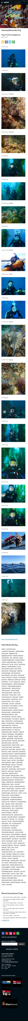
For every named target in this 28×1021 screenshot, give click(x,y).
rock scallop (20, 819)
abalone (3, 649)
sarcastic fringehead (15, 834)
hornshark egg (18, 758)
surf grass (4, 858)
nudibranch (21, 790)
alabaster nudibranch (18, 655)
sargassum (23, 834)
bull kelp (11, 250)
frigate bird (4, 736)
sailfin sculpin (5, 823)
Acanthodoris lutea (10, 649)
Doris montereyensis (6, 718)
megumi (3, 782)
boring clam (9, 677)
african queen (5, 653)
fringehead (10, 736)
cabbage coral (17, 681)
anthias (21, 657)
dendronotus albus (6, 712)
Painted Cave (13, 801)
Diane (16, 714)
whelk (21, 873)
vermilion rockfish (6, 873)
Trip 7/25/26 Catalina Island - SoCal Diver (13, 903)
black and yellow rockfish (8, 668)
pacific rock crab (5, 801)
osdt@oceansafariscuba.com (11, 961)
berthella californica (12, 666)
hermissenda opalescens (20, 753)
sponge (3, 854)
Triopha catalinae (20, 867)
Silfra (13, 847)
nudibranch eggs (6, 793)
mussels (3, 788)
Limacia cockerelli (6, 775)
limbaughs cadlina (15, 775)
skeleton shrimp (5, 849)
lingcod (3, 777)
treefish (13, 867)
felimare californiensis (7, 727)
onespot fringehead (14, 795)
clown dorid (15, 697)
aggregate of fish (13, 653)
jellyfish (13, 762)
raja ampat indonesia (12, 817)
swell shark (15, 858)
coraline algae (5, 703)
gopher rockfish (16, 745)
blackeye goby (12, 671)
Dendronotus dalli (16, 712)
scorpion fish (12, 836)
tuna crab (22, 871)
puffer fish (15, 812)
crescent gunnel (5, 705)
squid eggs (8, 854)
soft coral (12, 849)
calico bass (4, 686)
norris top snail (5, 790)
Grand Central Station (7, 747)
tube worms (16, 871)
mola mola (17, 784)
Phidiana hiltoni (19, 808)
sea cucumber (22, 838)
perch (13, 808)
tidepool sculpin (5, 865)
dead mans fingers (13, 708)
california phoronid (6, 688)
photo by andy (5, 810)
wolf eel (24, 875)
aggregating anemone (7, 655)
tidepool (20, 862)
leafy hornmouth (21, 769)
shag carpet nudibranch (7, 845)
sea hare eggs (9, 841)
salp (10, 823)
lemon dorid (11, 771)
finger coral (17, 729)
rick (16, 819)
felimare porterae (17, 727)
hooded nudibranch (13, 756)
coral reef (17, 701)
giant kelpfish (21, 740)
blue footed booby (15, 673)
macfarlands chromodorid (8, 780)
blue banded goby (6, 673)
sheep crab (16, 845)
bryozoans (4, 679)
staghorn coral (15, 854)
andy (11, 657)
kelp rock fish (5, 769)
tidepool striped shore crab (16, 865)
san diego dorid (5, 825)
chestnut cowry (13, 695)
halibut (23, 749)
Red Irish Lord (5, 819)
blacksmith (19, 671)
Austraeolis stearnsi (19, 660)
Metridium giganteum (19, 782)
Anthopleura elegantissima (8, 660)
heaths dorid (15, 751)
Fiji (13, 729)
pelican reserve (18, 806)
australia (4, 662)
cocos (20, 699)
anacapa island (5, 657)
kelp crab (4, 766)
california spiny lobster (7, 692)
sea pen (15, 841)
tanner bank (22, 860)
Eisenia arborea (9, 721)
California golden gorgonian (14, 686)
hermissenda (22, 751)
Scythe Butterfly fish (21, 836)
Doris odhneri (15, 718)
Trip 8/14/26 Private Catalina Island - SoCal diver (14, 897)
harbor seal (4, 751)
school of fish (5, 836)
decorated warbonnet (7, 710)
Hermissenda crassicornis (7, 753)
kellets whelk (19, 762)
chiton (19, 695)
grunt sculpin (12, 749)
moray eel (11, 786)
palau (3, 803)
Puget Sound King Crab (7, 814)
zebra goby (9, 884)
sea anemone (15, 838)
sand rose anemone (6, 830)
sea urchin (9, 843)
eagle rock (22, 718)
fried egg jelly (10, 734)
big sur (19, 666)
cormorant (11, 703)
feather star (15, 725)
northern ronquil (14, 790)
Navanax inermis (10, 788)
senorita (15, 843)
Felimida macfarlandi (6, 729)
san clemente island (16, 823)
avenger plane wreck (11, 662)
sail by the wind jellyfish (18, 821)
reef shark (11, 819)
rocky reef (4, 821)
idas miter (4, 760)
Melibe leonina (9, 782)
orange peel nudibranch (16, 797)
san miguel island (14, 825)
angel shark (15, 657)
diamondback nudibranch (8, 714)
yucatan (3, 884)
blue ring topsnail (6, 675)
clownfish (21, 697)
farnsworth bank (10, 723)
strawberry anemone (6, 856)
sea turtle (4, 843)
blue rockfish (14, 675)
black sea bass (18, 668)
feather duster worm (6, 725)
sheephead (22, 845)
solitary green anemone (7, 851)
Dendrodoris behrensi (18, 710)
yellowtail (23, 882)
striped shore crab (16, 856)
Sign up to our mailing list (9, 941)
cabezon (23, 681)
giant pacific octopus (7, 742)
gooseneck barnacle (6, 745)
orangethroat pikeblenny (16, 799)
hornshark (11, 94)
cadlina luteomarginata (18, 684)
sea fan (3, 841)
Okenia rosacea (5, 795)
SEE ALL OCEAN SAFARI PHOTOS (9, 639)
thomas (10, 274)
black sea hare (5, 671)
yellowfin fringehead (15, 882)
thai (3, 862)
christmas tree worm (6, 697)
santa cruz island (19, 832)
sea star (20, 841)
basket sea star (5, 664)
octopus (20, 793)
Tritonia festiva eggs (14, 869)
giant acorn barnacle (6, 740)
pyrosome (4, 817)
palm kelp (7, 803)
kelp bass (13, 764)
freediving (4, 734)
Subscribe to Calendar (12, 949)
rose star (9, 821)
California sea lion (6, 690)
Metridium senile (5, 784)
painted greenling (22, 801)
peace (12, 806)
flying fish (15, 732)
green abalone (16, 747)
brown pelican (22, 677)
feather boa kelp (19, 723)
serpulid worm (21, 843)
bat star (16, 664)
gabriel (20, 736)
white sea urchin (17, 875)
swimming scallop (14, 860)
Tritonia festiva (5, 869)
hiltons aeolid (5, 756)
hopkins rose (5, 758)
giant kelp (14, 740)
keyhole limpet (12, 769)
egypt (3, 721)
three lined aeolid (13, 862)
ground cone (5, 749)
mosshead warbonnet (19, 786)
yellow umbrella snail (18, 880)
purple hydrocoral (18, 814)
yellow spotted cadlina (7, 880)
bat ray (11, 664)
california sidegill (15, 690)
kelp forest (9, 766)
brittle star (15, 677)
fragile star (21, 732)
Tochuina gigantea (6, 867)
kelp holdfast (16, 766)
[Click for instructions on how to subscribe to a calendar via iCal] (20, 949)
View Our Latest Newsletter (9, 937)
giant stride (15, 742)
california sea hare (16, 688)
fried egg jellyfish (19, 734)
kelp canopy (19, 764)
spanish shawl (20, 851)
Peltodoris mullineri (6, 808)
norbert (23, 788)
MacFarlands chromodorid (19, 777)
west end (13, 873)
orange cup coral (6, 797)
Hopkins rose (22, 756)
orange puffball (5, 799)
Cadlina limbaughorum (7, 684)
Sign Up (21, 944)
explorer (4, 723)
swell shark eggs (5, 860)
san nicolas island (6, 827)
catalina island (5, 695)
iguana (8, 760)
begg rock (4, 666)
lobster (7, 777)
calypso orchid (16, 692)
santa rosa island (6, 834)
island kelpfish (20, 760)
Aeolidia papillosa (20, 651)
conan (12, 701)
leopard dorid (18, 771)
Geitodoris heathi (18, 738)
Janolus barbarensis (6, 762)
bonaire (3, 677)
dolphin (19, 716)
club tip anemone (6, 699)
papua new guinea (6, 806)
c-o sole (11, 681)
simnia (16, 847)
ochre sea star (14, 793)
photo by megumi (14, 810)
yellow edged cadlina (12, 878)
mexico (12, 784)
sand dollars (14, 827)
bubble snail (17, 679)
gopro (22, 745)
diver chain (13, 716)
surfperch (9, 858)
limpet (21, 775)
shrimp (9, 847)
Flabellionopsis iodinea (7, 732)
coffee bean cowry (6, 701)
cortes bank (18, 703)
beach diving (22, 664)
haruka (9, 751)
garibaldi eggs (10, 738)
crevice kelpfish (13, 705)
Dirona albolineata (6, 716)
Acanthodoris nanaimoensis (8, 651)
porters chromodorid (7, 812)
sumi (23, 856)
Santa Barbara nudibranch (8, 832)
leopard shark (5, 773)
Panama (13, 803)
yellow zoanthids (6, 882)
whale (17, 873)
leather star (4, 771)
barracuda (19, 662)
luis (11, 777)
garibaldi (11, 203)
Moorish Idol (5, 786)
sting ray (11, 321)
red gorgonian (21, 817)
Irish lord (14, 760)
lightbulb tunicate (13, 773)
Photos (4, 25)
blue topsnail (21, 675)
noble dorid (18, 788)
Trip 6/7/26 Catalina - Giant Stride (11, 915)
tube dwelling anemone (7, 871)
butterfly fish (5, 681)
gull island (18, 749)
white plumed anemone (7, 875)
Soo (15, 851)
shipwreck (4, 847)
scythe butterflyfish (6, 838)
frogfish (16, 736)
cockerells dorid (14, 699)
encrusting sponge (18, 721)
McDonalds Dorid (19, 780)
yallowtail (4, 878)
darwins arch (5, 708)
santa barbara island (17, 830)
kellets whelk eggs (6, 764)
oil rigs (24, 793)
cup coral (20, 705)
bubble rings (11, 679)
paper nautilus (19, 803)
